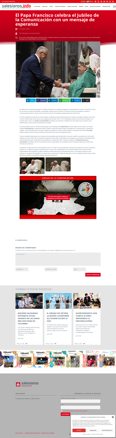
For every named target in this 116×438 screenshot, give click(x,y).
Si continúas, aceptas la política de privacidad (75, 411)
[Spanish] (92, 1)
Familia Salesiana (72, 6)
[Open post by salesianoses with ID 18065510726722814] (8, 359)
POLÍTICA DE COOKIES (47, 433)
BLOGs (86, 6)
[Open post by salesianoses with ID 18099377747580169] (74, 359)
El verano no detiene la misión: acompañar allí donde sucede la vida (30, 319)
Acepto (79, 430)
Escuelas (45, 6)
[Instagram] (101, 1)
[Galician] (88, 1)
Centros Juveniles (60, 6)
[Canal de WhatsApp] (110, 1)
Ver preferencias (107, 430)
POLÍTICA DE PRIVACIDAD (32, 433)
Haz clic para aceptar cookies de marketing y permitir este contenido (58, 197)
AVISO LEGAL (19, 433)
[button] (113, 417)
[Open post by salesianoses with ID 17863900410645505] (91, 359)
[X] (98, 1)
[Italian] (90, 1)
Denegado (93, 430)
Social (51, 6)
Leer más (21, 334)
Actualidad (37, 6)
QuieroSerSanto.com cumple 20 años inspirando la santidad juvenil (59, 319)
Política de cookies (87, 434)
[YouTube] (104, 1)
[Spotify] (107, 1)
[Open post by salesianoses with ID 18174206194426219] (58, 359)
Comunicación (106, 6)
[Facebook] (95, 1)
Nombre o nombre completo (68, 398)
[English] (86, 1)
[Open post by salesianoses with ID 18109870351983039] (107, 359)
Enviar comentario (93, 275)
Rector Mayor (86, 296)
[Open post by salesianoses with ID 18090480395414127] (25, 359)
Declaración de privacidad (97, 434)
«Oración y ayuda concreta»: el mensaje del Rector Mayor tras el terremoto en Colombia (88, 319)
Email (62, 404)
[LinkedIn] (113, 1)
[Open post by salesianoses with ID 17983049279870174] (41, 359)
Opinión (81, 6)
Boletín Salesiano (95, 6)
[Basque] (82, 1)
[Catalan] (84, 1)
